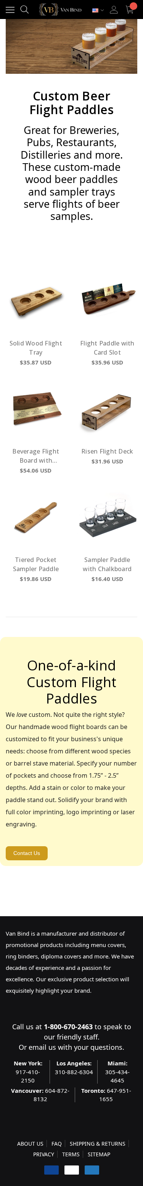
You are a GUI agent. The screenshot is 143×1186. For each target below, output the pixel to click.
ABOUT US (30, 1143)
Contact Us (26, 853)
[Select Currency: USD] (98, 10)
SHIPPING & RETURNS (97, 1143)
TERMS (71, 1154)
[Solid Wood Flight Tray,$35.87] (36, 301)
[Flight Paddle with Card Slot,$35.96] (107, 301)
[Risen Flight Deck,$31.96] (107, 409)
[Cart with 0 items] (130, 9)
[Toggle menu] (10, 9)
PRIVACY (43, 1154)
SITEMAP (99, 1154)
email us (42, 1047)
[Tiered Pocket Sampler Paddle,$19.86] (36, 517)
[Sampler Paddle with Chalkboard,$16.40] (107, 517)
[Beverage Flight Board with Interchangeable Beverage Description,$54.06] (36, 409)
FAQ (56, 1143)
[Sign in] (113, 9)
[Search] (24, 9)
